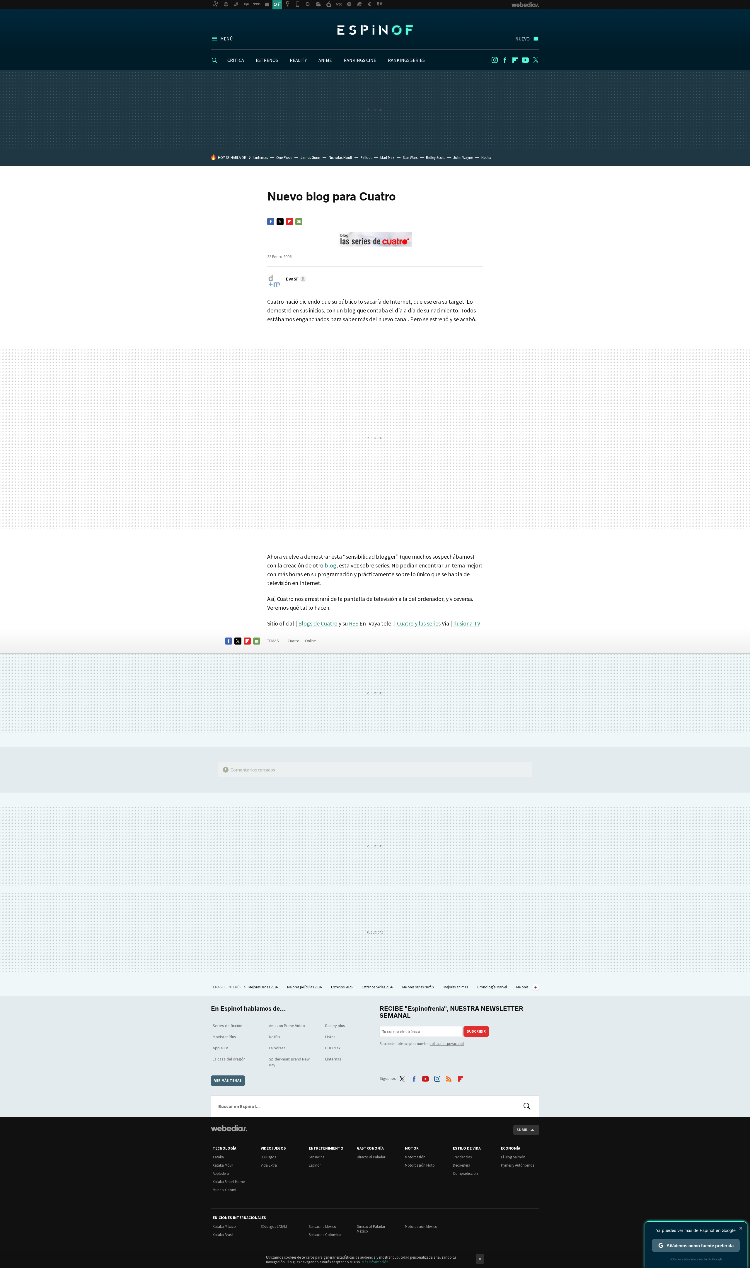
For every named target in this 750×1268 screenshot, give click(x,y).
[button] (295, 278)
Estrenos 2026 (342, 987)
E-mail (298, 221)
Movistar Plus (224, 1036)
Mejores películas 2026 (305, 987)
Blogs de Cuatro (318, 623)
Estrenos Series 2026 (378, 987)
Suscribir (476, 1031)
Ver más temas (228, 1080)
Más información (375, 1261)
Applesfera (221, 1173)
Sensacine (316, 1157)
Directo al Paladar (371, 1157)
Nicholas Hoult (340, 157)
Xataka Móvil (223, 1165)
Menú (226, 39)
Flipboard (515, 60)
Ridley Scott (435, 157)
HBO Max (332, 1048)
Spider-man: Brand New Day (289, 1062)
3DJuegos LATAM (274, 1226)
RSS (353, 623)
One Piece (284, 157)
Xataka (218, 1157)
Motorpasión (415, 1157)
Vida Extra (269, 1165)
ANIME (325, 60)
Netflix (486, 157)
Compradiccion (465, 1173)
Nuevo (522, 39)
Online (310, 640)
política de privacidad (446, 1043)
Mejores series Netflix (418, 987)
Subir (522, 1129)
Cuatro (293, 640)
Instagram (494, 60)
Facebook (504, 60)
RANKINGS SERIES (406, 60)
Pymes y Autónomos (517, 1165)
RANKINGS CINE (360, 60)
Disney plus (335, 1025)
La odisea (277, 1048)
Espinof (375, 30)
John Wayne (463, 157)
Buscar (527, 1106)
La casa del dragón (229, 1059)
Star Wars (410, 157)
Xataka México (224, 1226)
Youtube (525, 60)
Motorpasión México (421, 1226)
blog (330, 565)
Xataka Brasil (223, 1234)
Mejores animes (456, 987)
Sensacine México (322, 1226)
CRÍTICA (235, 60)
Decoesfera (461, 1165)
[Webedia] (229, 1128)
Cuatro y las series (419, 623)
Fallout (366, 157)
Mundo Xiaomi (224, 1189)
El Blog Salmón (513, 1157)
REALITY (298, 60)
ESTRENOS (267, 60)
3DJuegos (268, 1157)
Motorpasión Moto (420, 1165)
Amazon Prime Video (287, 1025)
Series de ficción (227, 1025)
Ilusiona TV (466, 623)
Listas (330, 1036)
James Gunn (310, 157)
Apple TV (220, 1048)
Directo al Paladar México (371, 1229)
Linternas (260, 157)
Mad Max (387, 157)
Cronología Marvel (492, 987)
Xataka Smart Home (229, 1181)
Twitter (535, 60)
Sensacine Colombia (325, 1234)
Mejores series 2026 (263, 987)
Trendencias (462, 1157)
